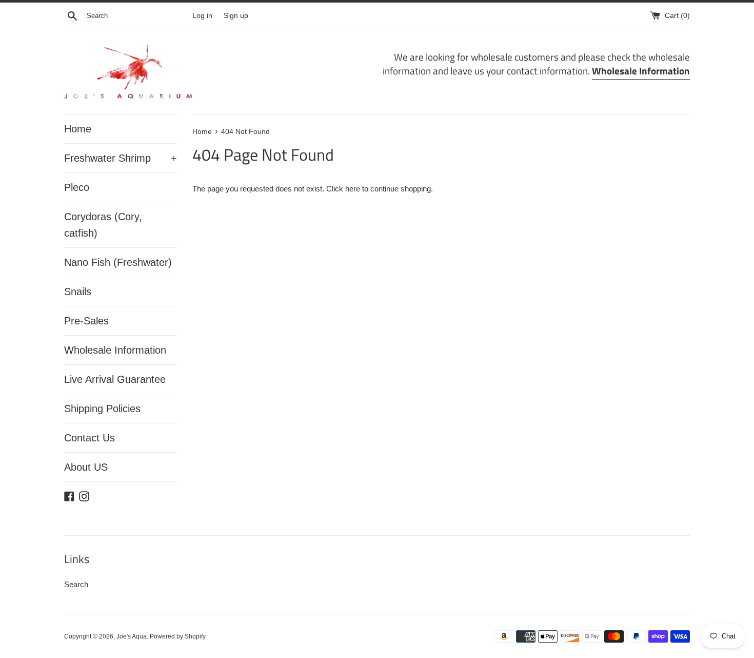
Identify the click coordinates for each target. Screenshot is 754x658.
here (352, 188)
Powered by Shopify (178, 636)
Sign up (236, 16)
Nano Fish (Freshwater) (118, 262)
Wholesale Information (115, 350)
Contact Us (89, 437)
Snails (77, 291)
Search (76, 584)
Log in (202, 16)
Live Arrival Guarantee (115, 379)
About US (86, 467)
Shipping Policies (102, 408)
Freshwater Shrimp (120, 158)
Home (77, 128)
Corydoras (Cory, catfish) (103, 225)
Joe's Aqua (131, 636)
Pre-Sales (86, 320)
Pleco (76, 187)
